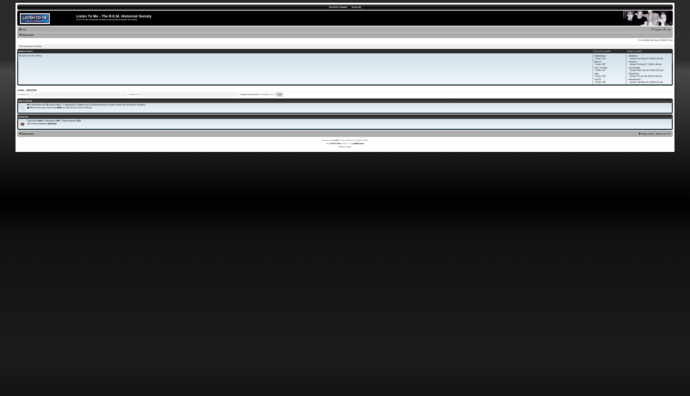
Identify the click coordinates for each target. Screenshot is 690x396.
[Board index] (47, 18)
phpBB (335, 140)
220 (604, 76)
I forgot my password (249, 94)
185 (604, 82)
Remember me (266, 94)
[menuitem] (22, 29)
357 (604, 64)
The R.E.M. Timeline (338, 7)
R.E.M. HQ (356, 7)
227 (604, 70)
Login (20, 90)
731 (604, 58)
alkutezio (52, 123)
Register (32, 90)
